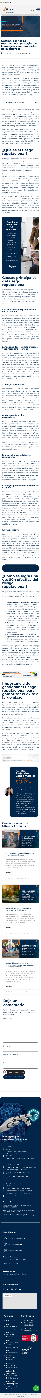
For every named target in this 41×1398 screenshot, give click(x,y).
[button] (36, 102)
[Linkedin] (3, 1289)
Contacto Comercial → (16, 1238)
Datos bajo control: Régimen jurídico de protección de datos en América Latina (20, 1210)
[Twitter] (8, 1289)
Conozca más (12, 267)
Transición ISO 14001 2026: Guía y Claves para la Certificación (18, 909)
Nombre (7, 1046)
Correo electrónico (11, 1054)
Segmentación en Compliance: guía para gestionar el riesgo (19, 854)
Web (5, 1063)
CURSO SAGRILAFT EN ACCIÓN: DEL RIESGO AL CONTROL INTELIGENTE (17, 1206)
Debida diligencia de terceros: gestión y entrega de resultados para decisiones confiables (20, 965)
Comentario (8, 1018)
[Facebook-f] (16, 1289)
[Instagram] (12, 1289)
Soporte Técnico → (15, 1244)
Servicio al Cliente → (16, 1251)
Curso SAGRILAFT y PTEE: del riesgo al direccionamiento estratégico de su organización (19, 1215)
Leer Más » (9, 872)
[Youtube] (20, 1289)
